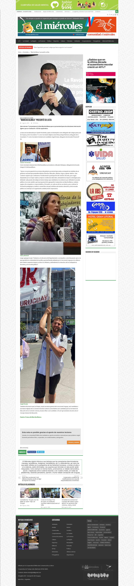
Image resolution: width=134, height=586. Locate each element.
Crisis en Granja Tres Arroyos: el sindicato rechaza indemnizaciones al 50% (50, 502)
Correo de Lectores (57, 536)
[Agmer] (101, 171)
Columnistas (59, 11)
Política (49, 41)
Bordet (101, 537)
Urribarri (112, 537)
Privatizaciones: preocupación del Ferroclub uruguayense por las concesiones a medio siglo (58, 47)
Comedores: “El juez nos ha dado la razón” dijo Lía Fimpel (29, 501)
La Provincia (41, 41)
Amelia (54, 527)
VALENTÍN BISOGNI (92, 545)
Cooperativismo (86, 41)
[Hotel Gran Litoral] (101, 223)
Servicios (67, 11)
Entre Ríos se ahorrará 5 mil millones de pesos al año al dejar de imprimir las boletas (31, 478)
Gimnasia (102, 524)
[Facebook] (109, 14)
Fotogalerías (96, 41)
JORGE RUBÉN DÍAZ (92, 529)
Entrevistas (55, 551)
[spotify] (117, 14)
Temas (89, 521)
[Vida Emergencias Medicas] (101, 154)
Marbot (106, 537)
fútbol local (108, 545)
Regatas (90, 542)
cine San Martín (91, 547)
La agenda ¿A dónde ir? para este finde (82, 11)
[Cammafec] (101, 207)
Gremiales (26, 52)
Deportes (56, 41)
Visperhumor (70, 555)
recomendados (107, 532)
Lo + (101, 521)
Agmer (89, 527)
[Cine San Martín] (101, 140)
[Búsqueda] (116, 11)
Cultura (63, 41)
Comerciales (55, 530)
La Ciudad (26, 41)
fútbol (109, 540)
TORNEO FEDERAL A (105, 542)
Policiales (69, 41)
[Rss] (107, 14)
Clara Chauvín (91, 540)
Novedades (70, 542)
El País (53, 548)
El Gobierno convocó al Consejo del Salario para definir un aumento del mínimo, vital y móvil (70, 502)
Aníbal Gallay (99, 532)
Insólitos (69, 530)
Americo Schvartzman (93, 524)
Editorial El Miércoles (108, 41)
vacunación (102, 529)
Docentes (104, 540)
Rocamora (102, 527)
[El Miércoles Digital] (67, 26)
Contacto (97, 11)
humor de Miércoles (93, 537)
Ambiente (77, 41)
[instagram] (115, 14)
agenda (108, 529)
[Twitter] (111, 14)
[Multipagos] (101, 127)
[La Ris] (101, 191)
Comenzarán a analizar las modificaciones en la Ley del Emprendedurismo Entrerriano (70, 478)
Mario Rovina (91, 532)
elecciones (95, 542)
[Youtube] (113, 14)
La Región (33, 41)
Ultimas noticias (71, 551)
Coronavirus (95, 527)
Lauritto (98, 540)
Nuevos (96, 521)
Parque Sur (90, 535)
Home (19, 41)
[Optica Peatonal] (101, 240)
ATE (95, 535)
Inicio (19, 52)
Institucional (37, 11)
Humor (68, 527)
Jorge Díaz (100, 535)
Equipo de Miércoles (48, 11)
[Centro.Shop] (101, 115)
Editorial (54, 545)
